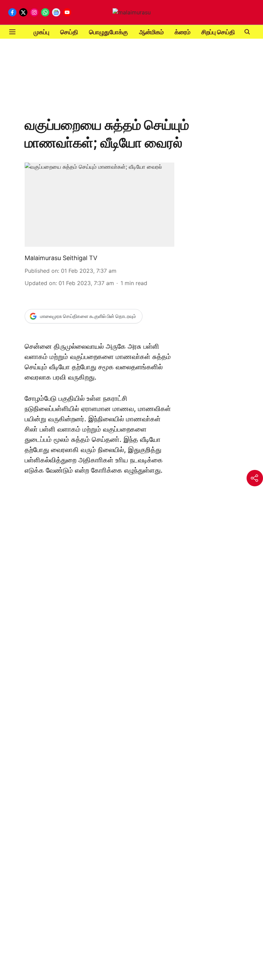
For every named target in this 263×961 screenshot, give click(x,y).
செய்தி (69, 32)
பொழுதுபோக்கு (108, 32)
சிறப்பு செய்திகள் (222, 32)
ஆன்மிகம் (151, 32)
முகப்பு (41, 32)
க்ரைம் (182, 32)
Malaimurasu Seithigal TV (61, 257)
